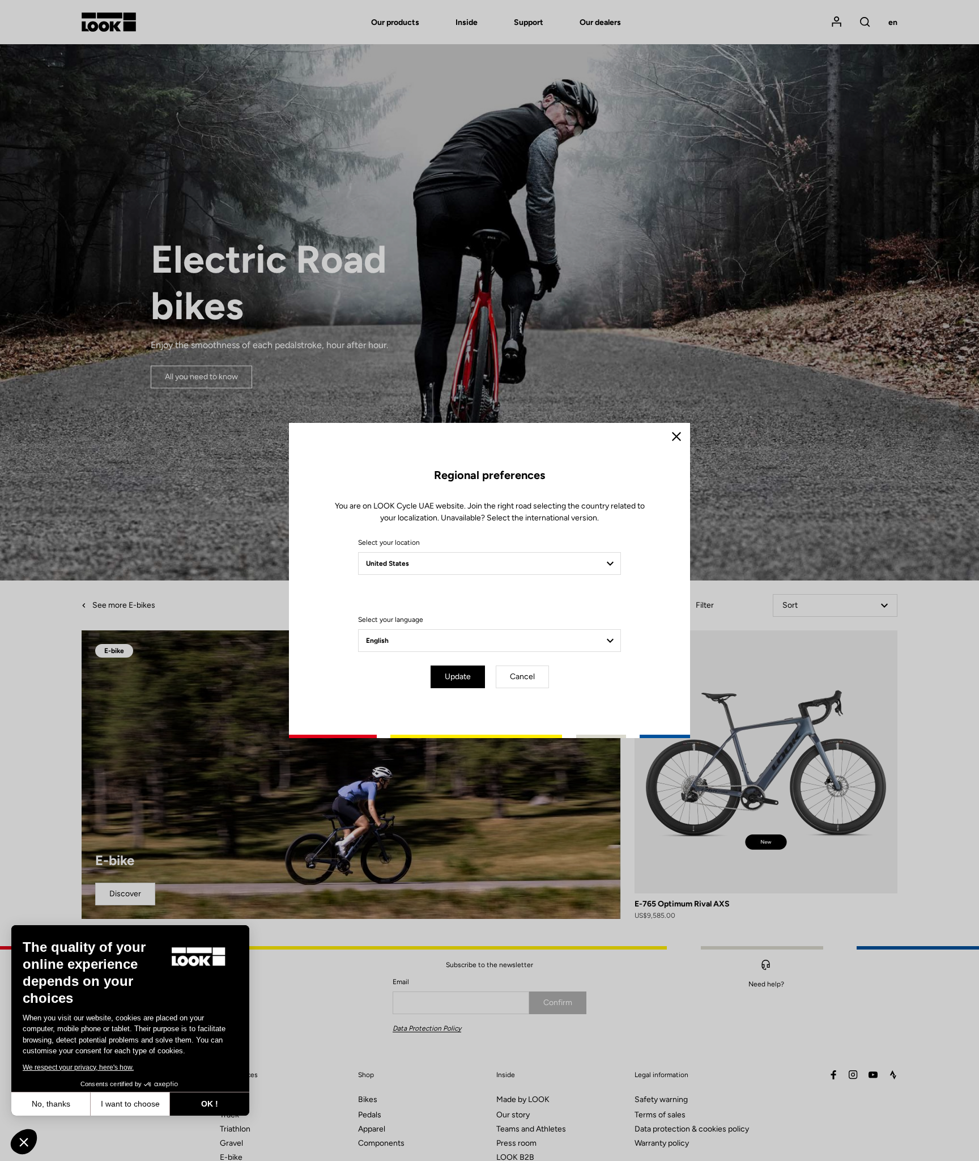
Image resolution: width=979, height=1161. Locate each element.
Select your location (389, 542)
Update (458, 676)
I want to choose (130, 1103)
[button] (23, 1141)
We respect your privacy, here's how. (78, 1067)
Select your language (390, 620)
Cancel (522, 676)
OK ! (209, 1103)
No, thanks (51, 1103)
